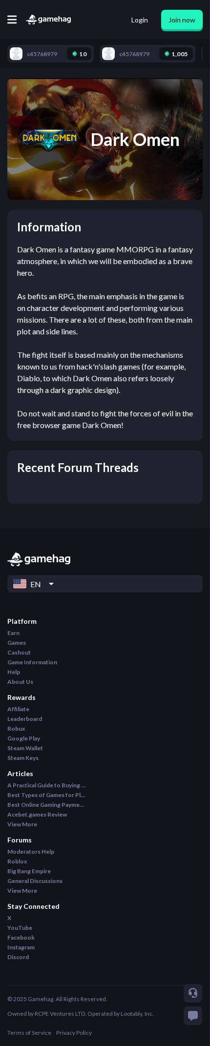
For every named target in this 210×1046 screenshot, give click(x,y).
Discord (18, 957)
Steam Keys (23, 757)
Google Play (23, 738)
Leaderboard (24, 718)
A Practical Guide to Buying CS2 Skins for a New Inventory (46, 785)
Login (139, 20)
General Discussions (35, 880)
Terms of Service (29, 1032)
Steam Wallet (25, 748)
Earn (13, 632)
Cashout (19, 652)
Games (16, 642)
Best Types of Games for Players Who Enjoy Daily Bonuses (46, 795)
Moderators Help (30, 851)
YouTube (19, 927)
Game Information (32, 662)
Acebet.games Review (37, 814)
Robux (16, 728)
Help (13, 672)
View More (22, 824)
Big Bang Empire (29, 871)
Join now (181, 20)
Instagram (21, 947)
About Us (20, 681)
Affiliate (18, 709)
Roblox (17, 861)
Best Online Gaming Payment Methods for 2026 (46, 804)
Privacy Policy (74, 1032)
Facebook (21, 937)
